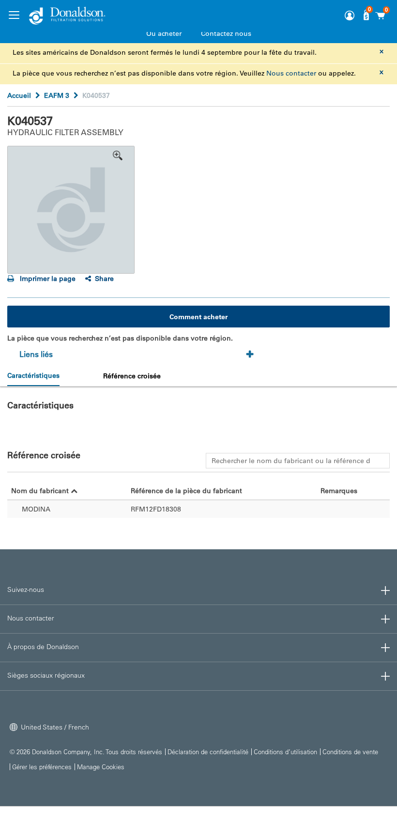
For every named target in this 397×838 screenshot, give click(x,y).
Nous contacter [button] (30, 618)
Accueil (19, 95)
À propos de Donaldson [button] (43, 646)
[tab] (139, 354)
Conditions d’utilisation (285, 751)
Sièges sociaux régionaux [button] (46, 675)
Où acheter (164, 33)
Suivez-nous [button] (25, 589)
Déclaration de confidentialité (208, 751)
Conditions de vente (350, 751)
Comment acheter (198, 316)
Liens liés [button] (36, 354)
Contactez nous (226, 33)
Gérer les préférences (42, 766)
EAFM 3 (56, 95)
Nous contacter (291, 73)
